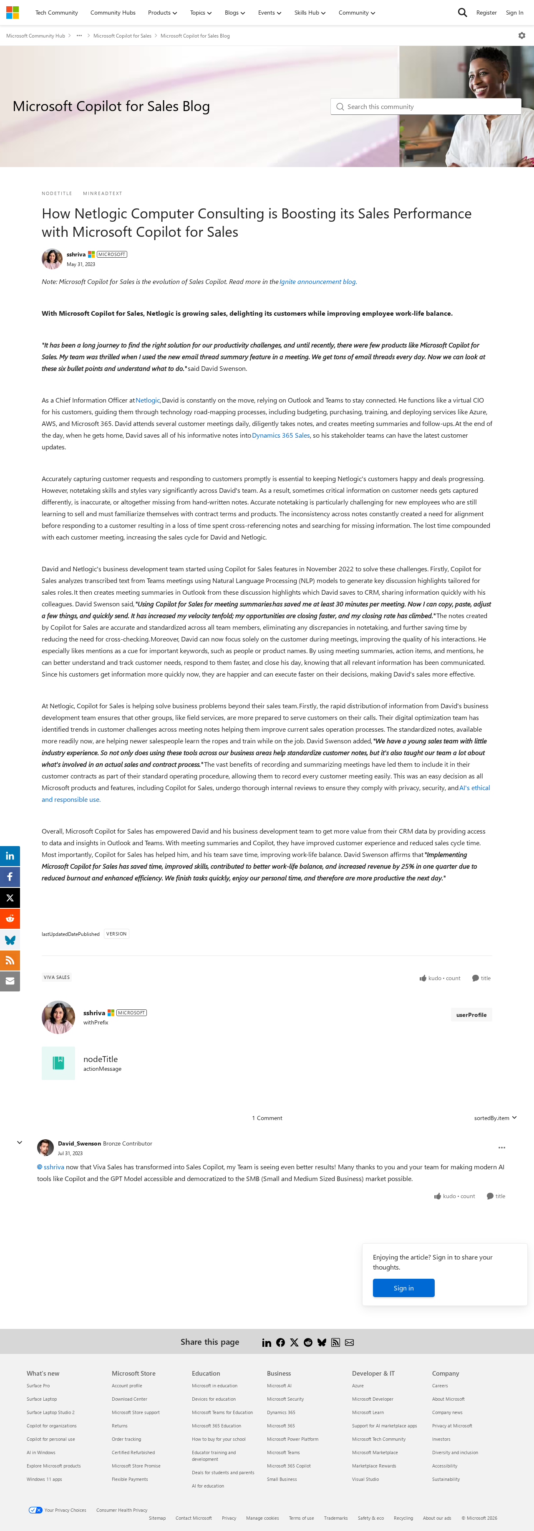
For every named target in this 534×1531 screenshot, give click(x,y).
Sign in (404, 1287)
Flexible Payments (130, 1479)
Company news (447, 1412)
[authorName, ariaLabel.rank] (52, 258)
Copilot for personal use (51, 1439)
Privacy (229, 1518)
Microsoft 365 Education (216, 1425)
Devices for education (214, 1399)
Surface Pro (38, 1385)
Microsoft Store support (136, 1412)
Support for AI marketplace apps (384, 1425)
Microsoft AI (279, 1385)
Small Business (282, 1479)
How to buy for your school (219, 1439)
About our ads (437, 1518)
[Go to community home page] (12, 12)
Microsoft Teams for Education (222, 1412)
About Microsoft (448, 1399)
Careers (440, 1385)
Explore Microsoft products (54, 1466)
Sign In (515, 12)
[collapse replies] (20, 1143)
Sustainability (446, 1479)
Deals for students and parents (223, 1472)
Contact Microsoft (194, 1518)
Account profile (127, 1385)
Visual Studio (365, 1479)
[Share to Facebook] (280, 1341)
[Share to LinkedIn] (266, 1341)
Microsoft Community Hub (35, 35)
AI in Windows (41, 1452)
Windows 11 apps (44, 1479)
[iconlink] (58, 1063)
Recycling (403, 1518)
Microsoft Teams (283, 1452)
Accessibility (444, 1466)
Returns (120, 1425)
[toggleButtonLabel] (522, 35)
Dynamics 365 (281, 1412)
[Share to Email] (349, 1341)
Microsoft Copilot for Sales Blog (195, 35)
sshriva (76, 254)
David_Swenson (79, 1143)
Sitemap (157, 1518)
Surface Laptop (42, 1399)
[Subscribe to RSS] (335, 1341)
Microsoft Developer (372, 1399)
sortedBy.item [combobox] (491, 1118)
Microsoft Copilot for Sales (122, 35)
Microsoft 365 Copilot (289, 1466)
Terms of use (301, 1518)
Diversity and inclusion (455, 1452)
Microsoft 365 (281, 1425)
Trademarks (336, 1518)
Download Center (129, 1399)
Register (486, 12)
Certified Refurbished (133, 1452)
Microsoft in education (214, 1385)
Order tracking (126, 1439)
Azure (358, 1385)
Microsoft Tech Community (379, 1439)
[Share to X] (294, 1341)
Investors (441, 1439)
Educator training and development (214, 1455)
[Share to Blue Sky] (321, 1341)
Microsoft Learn (368, 1412)
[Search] (463, 13)
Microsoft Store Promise (136, 1466)
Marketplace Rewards (374, 1466)
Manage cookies (262, 1518)
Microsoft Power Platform (292, 1439)
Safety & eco (371, 1518)
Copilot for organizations (52, 1425)
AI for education (208, 1486)
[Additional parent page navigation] (79, 35)
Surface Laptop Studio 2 (51, 1412)
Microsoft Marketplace (375, 1452)
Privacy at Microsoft (452, 1425)
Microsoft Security (285, 1399)
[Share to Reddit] (308, 1341)
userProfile (471, 1015)
